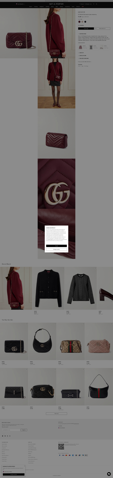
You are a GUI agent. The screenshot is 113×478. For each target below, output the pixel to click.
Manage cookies (56, 249)
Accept (56, 245)
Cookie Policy (50, 239)
